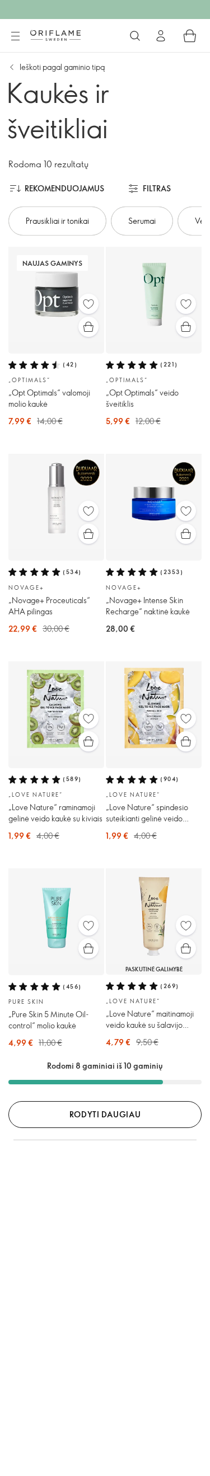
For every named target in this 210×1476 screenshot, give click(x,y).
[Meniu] (15, 36)
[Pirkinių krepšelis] (190, 36)
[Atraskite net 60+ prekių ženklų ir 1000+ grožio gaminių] (135, 35)
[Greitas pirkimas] (88, 327)
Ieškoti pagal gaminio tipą (62, 67)
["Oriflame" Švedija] (55, 35)
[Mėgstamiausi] (88, 304)
